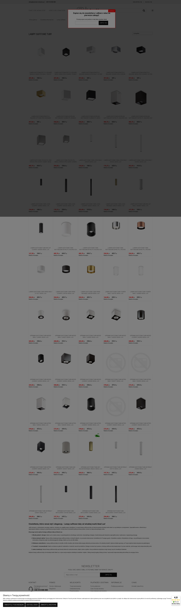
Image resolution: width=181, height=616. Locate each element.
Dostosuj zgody (32, 605)
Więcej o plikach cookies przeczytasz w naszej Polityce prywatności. (22, 600)
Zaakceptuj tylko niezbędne (14, 605)
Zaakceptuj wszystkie (48, 605)
